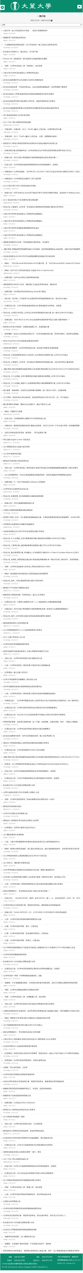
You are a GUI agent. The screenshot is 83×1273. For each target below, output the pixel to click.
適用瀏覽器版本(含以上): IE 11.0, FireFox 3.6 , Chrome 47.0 (69, 1261)
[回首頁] (26, 11)
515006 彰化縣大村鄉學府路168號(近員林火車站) (19, 1264)
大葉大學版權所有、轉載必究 (67, 1257)
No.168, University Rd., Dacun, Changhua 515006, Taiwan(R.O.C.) (25, 1267)
